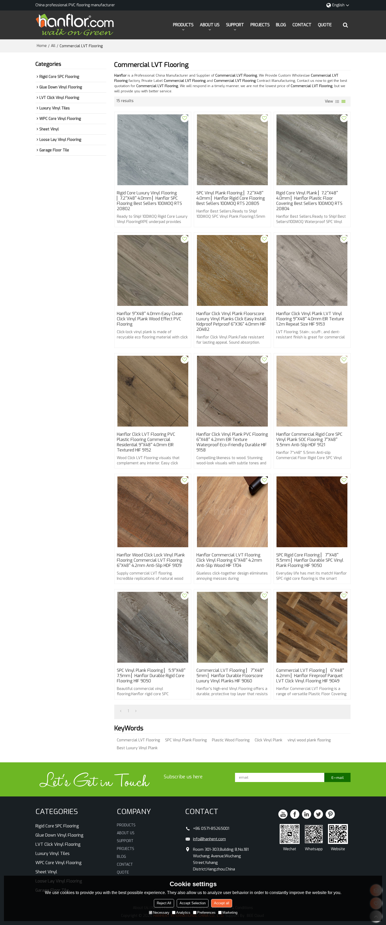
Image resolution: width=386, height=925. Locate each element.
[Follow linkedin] (306, 814)
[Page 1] (120, 711)
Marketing (229, 913)
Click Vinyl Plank (268, 740)
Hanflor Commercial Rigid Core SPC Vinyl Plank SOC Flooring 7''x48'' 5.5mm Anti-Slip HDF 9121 (309, 440)
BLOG (281, 25)
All (53, 45)
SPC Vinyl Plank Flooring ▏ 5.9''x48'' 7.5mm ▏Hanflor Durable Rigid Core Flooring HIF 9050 (151, 676)
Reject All (164, 903)
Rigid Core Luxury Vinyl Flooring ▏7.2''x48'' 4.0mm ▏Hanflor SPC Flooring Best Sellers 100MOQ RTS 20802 (149, 200)
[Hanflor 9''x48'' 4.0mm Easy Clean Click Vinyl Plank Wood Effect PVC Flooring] (153, 270)
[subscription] (337, 777)
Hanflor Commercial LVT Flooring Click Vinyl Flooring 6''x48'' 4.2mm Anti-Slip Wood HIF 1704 (229, 560)
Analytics (183, 913)
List (337, 101)
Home (42, 45)
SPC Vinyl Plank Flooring (186, 740)
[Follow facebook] (294, 814)
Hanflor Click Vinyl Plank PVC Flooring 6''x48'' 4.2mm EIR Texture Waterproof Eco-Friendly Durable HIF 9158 (232, 442)
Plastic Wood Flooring (230, 740)
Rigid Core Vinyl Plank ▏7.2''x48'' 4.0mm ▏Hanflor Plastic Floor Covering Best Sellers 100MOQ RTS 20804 (309, 200)
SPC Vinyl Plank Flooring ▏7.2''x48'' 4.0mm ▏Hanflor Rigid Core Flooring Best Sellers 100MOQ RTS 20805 (230, 198)
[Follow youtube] (283, 814)
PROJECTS (260, 25)
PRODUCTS (183, 25)
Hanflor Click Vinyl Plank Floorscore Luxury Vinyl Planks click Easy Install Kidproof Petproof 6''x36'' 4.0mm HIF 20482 (231, 321)
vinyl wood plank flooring (309, 740)
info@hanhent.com (209, 839)
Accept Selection (193, 903)
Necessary (161, 913)
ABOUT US (210, 25)
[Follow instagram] (330, 814)
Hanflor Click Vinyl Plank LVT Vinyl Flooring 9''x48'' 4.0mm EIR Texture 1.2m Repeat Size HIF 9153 (310, 319)
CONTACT (302, 25)
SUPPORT (235, 25)
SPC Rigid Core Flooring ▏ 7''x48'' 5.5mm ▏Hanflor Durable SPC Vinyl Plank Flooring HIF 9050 (309, 560)
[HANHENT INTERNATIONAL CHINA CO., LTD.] (74, 25)
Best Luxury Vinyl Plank (137, 748)
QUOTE (325, 25)
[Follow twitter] (318, 814)
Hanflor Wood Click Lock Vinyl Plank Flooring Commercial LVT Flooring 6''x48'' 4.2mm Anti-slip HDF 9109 (151, 560)
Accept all (221, 903)
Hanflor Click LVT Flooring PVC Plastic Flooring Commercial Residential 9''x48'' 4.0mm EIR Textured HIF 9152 (146, 442)
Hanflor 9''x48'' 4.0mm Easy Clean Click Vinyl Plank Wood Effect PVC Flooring (149, 319)
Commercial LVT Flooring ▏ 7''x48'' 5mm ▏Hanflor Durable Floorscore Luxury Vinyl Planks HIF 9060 (230, 676)
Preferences (206, 913)
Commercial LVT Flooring (138, 740)
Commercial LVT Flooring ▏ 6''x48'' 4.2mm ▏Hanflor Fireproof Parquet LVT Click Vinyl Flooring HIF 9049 (310, 676)
